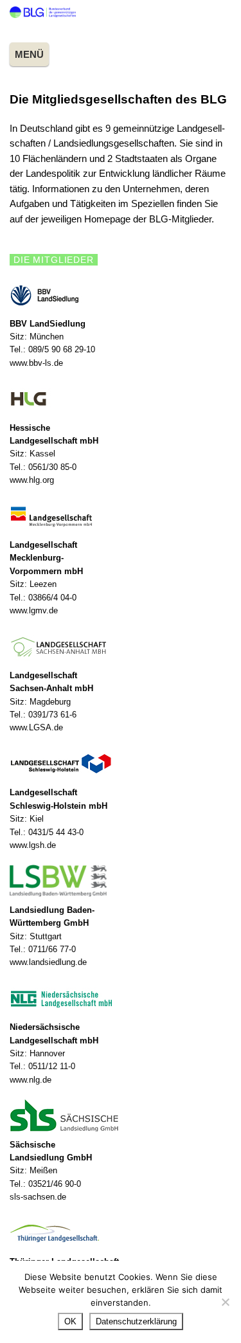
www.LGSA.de (36, 727)
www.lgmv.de (34, 610)
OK (70, 1321)
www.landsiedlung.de (48, 962)
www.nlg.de (30, 1080)
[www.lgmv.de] (120, 516)
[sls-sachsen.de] (120, 1115)
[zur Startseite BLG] (43, 14)
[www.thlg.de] (120, 1233)
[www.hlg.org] (120, 399)
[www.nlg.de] (120, 998)
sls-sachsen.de (38, 1197)
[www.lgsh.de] (120, 764)
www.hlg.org (32, 480)
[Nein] (225, 1301)
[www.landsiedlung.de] (120, 881)
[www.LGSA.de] (120, 646)
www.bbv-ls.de (36, 363)
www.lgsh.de (33, 845)
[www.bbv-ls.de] (120, 294)
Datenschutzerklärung (136, 1321)
